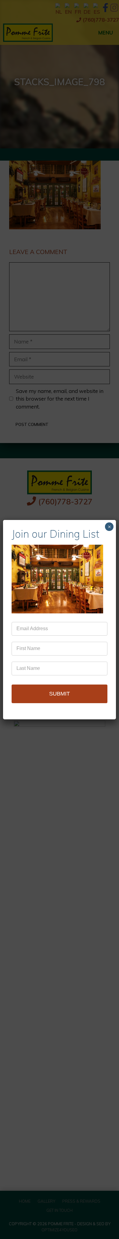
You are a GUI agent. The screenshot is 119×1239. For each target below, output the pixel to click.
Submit (59, 694)
